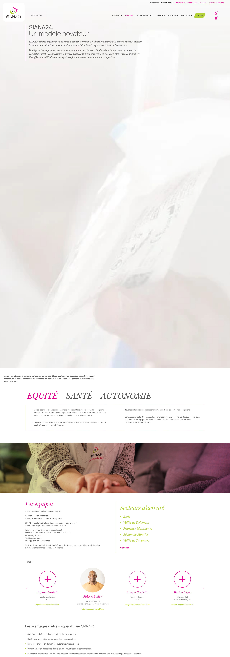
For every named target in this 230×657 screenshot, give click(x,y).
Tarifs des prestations (167, 15)
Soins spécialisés (144, 15)
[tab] (42, 396)
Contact (200, 15)
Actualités (117, 15)
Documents (186, 15)
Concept (129, 15)
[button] (26, 588)
